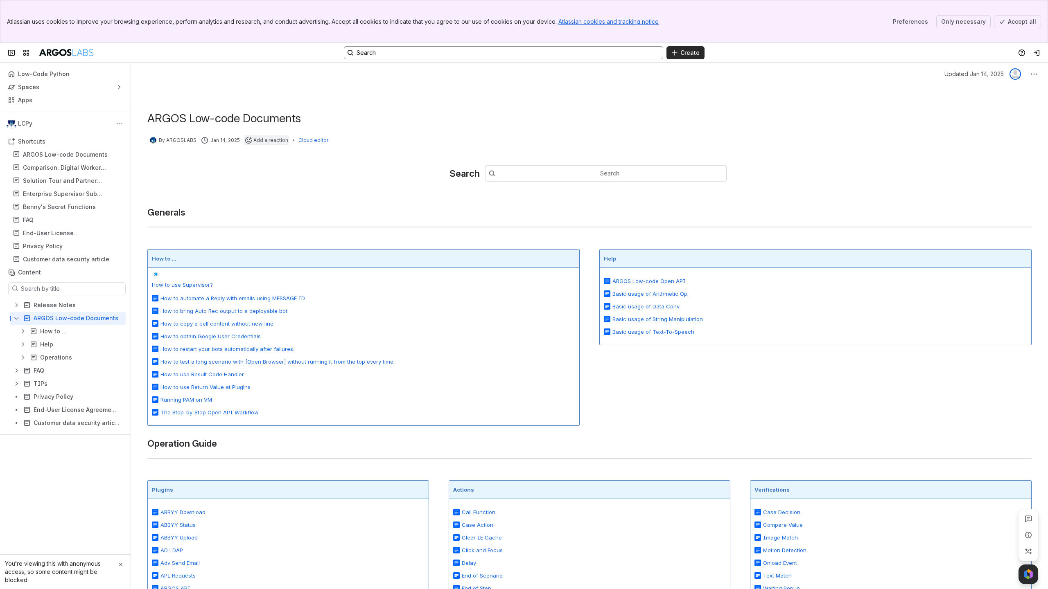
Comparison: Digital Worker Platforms (62, 168)
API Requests (178, 575)
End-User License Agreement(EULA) (48, 233)
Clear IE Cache (482, 537)
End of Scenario (482, 575)
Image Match (780, 537)
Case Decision (781, 512)
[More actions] (119, 123)
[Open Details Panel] (1028, 535)
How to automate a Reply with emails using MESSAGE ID (232, 298)
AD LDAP (171, 550)
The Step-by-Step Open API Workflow (209, 412)
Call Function (478, 512)
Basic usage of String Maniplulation (657, 319)
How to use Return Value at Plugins (205, 387)
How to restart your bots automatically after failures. (227, 349)
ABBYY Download (183, 512)
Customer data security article (66, 259)
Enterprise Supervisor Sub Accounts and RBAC (60, 194)
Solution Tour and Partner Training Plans (60, 181)
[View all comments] (1028, 518)
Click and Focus (482, 550)
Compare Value (783, 525)
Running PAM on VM (186, 399)
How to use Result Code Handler (202, 374)
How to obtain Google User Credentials (210, 336)
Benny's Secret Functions (59, 206)
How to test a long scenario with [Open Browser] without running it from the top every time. (277, 361)
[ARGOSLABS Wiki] (66, 52)
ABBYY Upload (179, 537)
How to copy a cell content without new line (216, 323)
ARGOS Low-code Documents (65, 154)
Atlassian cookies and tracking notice (608, 21)
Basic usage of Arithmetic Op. (650, 293)
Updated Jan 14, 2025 (974, 73)
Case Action (477, 525)
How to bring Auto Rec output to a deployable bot (223, 311)
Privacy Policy (68, 246)
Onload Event (780, 563)
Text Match (777, 575)
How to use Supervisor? (182, 284)
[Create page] (1028, 551)
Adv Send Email (180, 563)
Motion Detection (784, 550)
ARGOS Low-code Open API (649, 281)
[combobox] (499, 173)
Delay (469, 563)
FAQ (68, 220)
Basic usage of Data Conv (646, 306)
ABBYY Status (178, 525)
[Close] (121, 564)
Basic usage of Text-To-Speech (653, 331)
